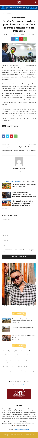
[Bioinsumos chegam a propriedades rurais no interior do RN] (6, 186)
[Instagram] (20, 172)
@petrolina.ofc (19, 384)
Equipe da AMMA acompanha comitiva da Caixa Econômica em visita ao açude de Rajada (27, 148)
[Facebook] (13, 39)
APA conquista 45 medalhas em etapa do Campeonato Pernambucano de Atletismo (10, 148)
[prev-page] (3, 209)
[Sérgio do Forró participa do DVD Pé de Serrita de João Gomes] (6, 338)
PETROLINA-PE (22, 17)
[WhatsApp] (25, 39)
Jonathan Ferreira (11, 34)
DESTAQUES (4, 190)
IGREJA (8, 126)
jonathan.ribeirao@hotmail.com (21, 429)
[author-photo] (19, 165)
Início (3, 14)
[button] (3, 2)
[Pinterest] (21, 39)
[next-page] (6, 209)
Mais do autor (28, 181)
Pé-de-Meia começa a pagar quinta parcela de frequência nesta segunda (19, 371)
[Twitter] (17, 39)
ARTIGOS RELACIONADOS (12, 181)
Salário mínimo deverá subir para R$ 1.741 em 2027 (14, 367)
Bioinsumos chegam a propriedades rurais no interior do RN (16, 351)
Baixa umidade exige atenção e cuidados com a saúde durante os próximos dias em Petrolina (22, 203)
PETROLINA (15, 126)
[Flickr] (17, 172)
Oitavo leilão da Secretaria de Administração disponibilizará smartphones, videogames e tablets (23, 195)
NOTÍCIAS (8, 14)
